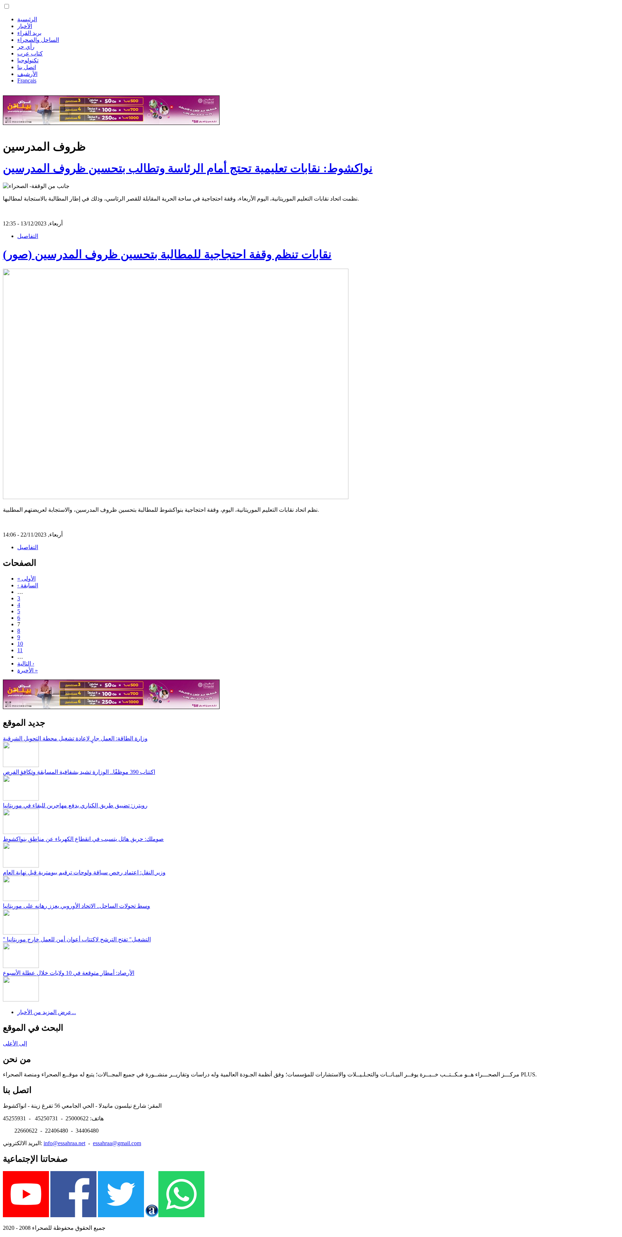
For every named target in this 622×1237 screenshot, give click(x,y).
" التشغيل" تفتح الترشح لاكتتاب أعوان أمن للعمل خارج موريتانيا (77, 939)
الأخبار (24, 26)
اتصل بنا (26, 67)
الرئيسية (27, 19)
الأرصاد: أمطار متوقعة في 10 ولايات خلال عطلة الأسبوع (68, 973)
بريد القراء (29, 33)
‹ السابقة (27, 585)
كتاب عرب (30, 53)
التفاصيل (27, 236)
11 (20, 650)
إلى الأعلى (15, 1043)
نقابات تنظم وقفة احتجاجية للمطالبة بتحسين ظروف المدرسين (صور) (167, 254)
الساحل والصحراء (38, 40)
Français (26, 80)
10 (20, 644)
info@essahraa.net (64, 1143)
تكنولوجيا (28, 60)
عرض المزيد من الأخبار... (46, 1012)
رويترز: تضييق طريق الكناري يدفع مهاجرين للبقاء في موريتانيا (75, 805)
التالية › (25, 663)
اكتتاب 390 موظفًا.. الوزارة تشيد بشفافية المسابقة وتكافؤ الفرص (79, 772)
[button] (6, 6)
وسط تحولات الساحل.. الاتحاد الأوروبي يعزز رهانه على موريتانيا (76, 906)
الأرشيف (27, 74)
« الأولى (26, 578)
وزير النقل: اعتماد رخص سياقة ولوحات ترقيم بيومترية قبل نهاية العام (84, 872)
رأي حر (26, 47)
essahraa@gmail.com (117, 1143)
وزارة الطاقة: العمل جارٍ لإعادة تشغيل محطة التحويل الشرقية (75, 738)
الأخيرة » (27, 670)
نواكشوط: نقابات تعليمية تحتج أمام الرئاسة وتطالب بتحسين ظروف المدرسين (188, 168)
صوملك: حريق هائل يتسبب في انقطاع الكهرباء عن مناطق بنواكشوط (83, 839)
